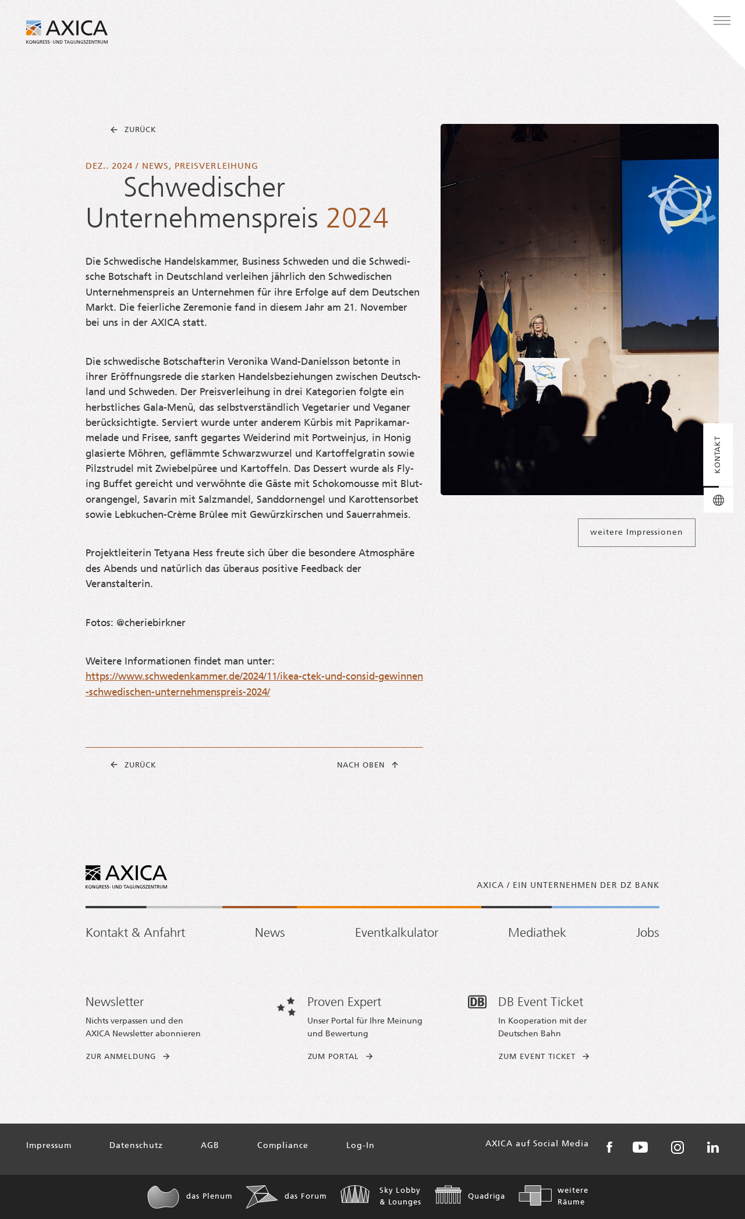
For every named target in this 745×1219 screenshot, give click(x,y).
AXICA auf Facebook (609, 1147)
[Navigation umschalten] (721, 21)
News (155, 166)
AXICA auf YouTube (640, 1147)
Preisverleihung (216, 166)
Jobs (647, 933)
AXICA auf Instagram (677, 1147)
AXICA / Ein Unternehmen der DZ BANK (568, 886)
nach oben (360, 765)
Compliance (282, 1146)
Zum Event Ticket (537, 1057)
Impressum (49, 1146)
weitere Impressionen (636, 532)
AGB (210, 1146)
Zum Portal (333, 1057)
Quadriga (486, 1196)
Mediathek (537, 933)
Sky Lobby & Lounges (400, 1196)
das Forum (306, 1196)
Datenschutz (136, 1146)
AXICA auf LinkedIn (713, 1147)
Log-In (360, 1146)
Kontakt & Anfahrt (135, 933)
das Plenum (209, 1196)
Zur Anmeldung (121, 1057)
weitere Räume (573, 1196)
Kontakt (718, 455)
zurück (141, 130)
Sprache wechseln (718, 500)
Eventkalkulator (396, 933)
